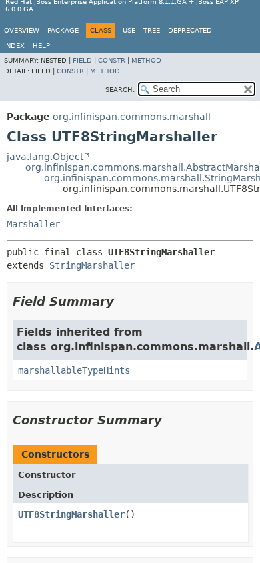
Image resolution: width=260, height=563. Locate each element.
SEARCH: (120, 89)
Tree (151, 30)
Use (129, 30)
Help (41, 45)
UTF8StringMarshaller (71, 514)
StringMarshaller (92, 265)
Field (82, 60)
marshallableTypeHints (74, 370)
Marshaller (33, 224)
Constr (111, 60)
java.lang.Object (45, 156)
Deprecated (190, 30)
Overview (21, 30)
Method (146, 60)
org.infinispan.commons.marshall (132, 116)
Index (14, 45)
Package (63, 30)
